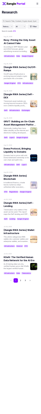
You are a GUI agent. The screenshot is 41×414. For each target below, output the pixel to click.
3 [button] (25, 280)
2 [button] (20, 280)
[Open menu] (37, 3)
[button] (30, 280)
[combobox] (8, 26)
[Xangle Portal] (14, 3)
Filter (35, 26)
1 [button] (15, 280)
